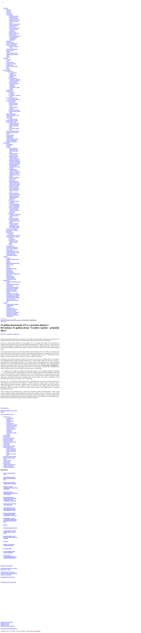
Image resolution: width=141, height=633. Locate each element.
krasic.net (37, 631)
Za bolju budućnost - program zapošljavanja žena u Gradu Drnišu (10, 532)
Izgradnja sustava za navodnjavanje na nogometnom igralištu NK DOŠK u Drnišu (10, 556)
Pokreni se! (6, 541)
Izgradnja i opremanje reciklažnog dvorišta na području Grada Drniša (10, 488)
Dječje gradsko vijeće (18, 320)
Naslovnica (3, 320)
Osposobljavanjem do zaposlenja (10, 527)
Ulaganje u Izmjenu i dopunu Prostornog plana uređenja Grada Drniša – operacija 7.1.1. (10, 514)
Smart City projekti (8, 548)
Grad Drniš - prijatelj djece (13, 334)
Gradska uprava (9, 320)
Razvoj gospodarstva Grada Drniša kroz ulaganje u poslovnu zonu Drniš (10, 537)
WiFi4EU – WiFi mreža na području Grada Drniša (9, 545)
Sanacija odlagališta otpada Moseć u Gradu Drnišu (9, 552)
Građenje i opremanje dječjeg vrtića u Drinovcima (10, 504)
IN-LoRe (5, 524)
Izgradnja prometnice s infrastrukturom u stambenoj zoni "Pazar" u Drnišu (10, 493)
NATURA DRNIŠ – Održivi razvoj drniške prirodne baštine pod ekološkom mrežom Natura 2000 (10, 520)
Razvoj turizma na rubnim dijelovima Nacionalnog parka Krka (10, 478)
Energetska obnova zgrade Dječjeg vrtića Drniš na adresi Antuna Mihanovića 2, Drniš (10, 509)
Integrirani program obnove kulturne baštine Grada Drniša (10, 483)
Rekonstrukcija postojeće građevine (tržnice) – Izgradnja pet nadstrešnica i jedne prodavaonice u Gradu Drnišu (10, 499)
